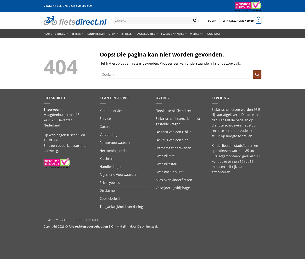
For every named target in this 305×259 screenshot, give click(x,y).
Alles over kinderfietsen (174, 180)
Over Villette (165, 156)
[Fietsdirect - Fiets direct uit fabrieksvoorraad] (75, 20)
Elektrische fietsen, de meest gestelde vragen (178, 121)
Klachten (106, 158)
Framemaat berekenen (173, 148)
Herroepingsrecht (114, 150)
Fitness (126, 34)
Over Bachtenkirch (170, 172)
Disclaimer (108, 190)
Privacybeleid (110, 182)
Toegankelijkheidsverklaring (121, 206)
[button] (212, 21)
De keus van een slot (172, 140)
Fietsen (76, 34)
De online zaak (147, 226)
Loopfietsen (96, 34)
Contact (214, 34)
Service (105, 118)
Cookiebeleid (110, 198)
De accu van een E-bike (173, 132)
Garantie (106, 126)
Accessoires (146, 34)
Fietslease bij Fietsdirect (174, 110)
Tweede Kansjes (172, 34)
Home (48, 34)
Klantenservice (111, 110)
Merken (196, 34)
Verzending (108, 134)
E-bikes (60, 34)
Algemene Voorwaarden (118, 174)
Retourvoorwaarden (115, 142)
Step (112, 34)
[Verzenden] (194, 20)
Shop (79, 220)
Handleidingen (111, 166)
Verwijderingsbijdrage (173, 188)
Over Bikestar (166, 164)
